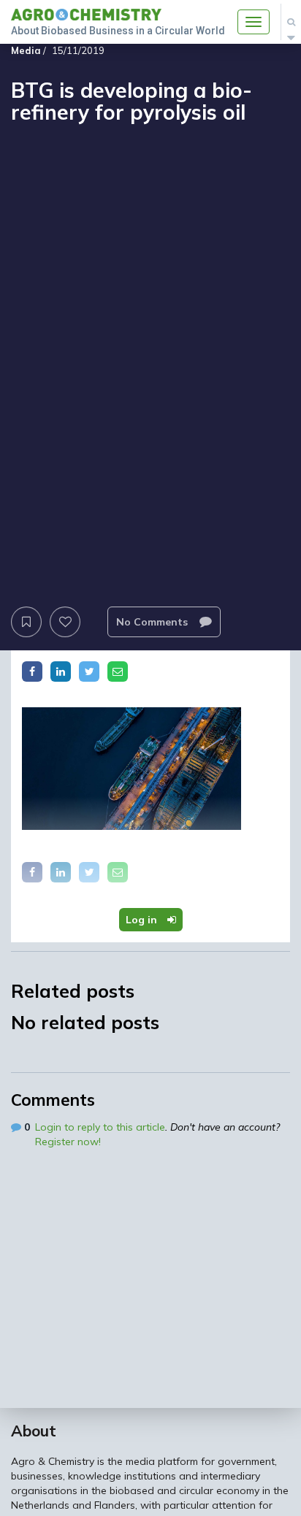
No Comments (153, 621)
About (33, 1430)
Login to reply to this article (100, 1127)
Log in (143, 919)
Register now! (68, 1141)
